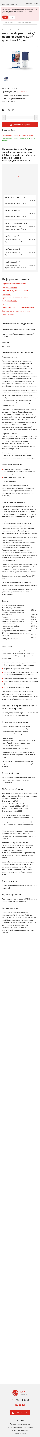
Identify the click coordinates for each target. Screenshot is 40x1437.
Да (5, 17)
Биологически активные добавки (20, 1427)
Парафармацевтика (20, 1430)
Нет (12, 17)
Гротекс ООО (22, 92)
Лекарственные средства (20, 1424)
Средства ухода (20, 1434)
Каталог (20, 1420)
